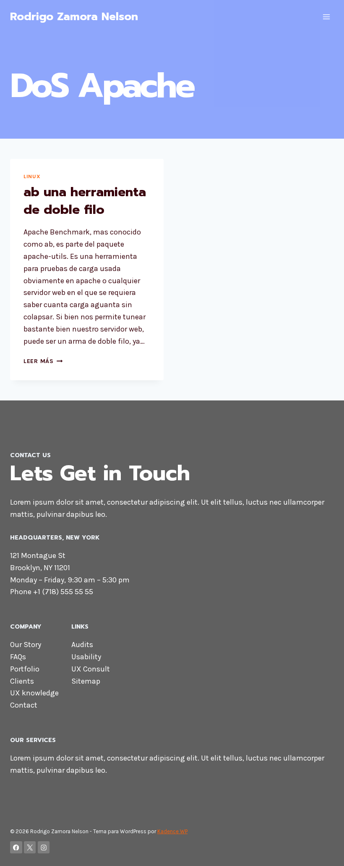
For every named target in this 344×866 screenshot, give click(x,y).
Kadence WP (172, 831)
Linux (31, 176)
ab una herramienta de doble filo (84, 200)
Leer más (43, 361)
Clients (22, 681)
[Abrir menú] (326, 16)
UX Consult (90, 669)
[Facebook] (16, 847)
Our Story (25, 644)
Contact (23, 705)
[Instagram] (44, 847)
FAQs (18, 656)
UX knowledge (34, 693)
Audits (82, 644)
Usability (86, 656)
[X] (30, 847)
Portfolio (24, 669)
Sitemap (85, 681)
